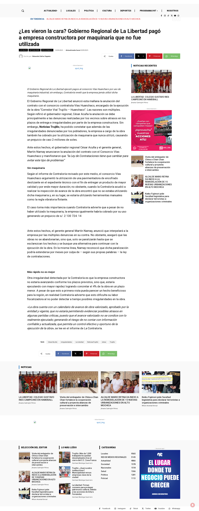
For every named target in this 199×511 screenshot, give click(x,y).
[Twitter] (171, 15)
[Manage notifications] (192, 505)
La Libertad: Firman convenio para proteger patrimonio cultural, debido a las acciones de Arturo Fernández (84, 489)
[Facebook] (161, 15)
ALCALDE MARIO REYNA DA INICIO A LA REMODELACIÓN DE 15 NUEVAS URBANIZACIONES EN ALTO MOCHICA (158, 181)
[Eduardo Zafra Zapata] (21, 56)
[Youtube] (175, 15)
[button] (23, 11)
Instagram (122, 508)
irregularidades (66, 342)
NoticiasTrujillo (92, 342)
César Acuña (52, 342)
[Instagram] (165, 15)
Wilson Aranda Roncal (149, 406)
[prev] (174, 19)
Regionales (47, 50)
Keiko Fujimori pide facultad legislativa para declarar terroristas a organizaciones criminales (86, 19)
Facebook (106, 508)
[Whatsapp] (178, 15)
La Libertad (80, 342)
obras (104, 342)
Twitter (148, 508)
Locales (23, 50)
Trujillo (112, 342)
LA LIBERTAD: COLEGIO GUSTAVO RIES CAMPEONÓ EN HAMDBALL (150, 98)
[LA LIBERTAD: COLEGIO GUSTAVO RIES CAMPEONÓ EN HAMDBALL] (151, 81)
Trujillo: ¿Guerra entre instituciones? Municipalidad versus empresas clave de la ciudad (82, 472)
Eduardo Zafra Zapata (41, 56)
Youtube (161, 508)
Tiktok (135, 508)
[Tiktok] (168, 15)
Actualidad (34, 50)
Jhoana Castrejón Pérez (139, 102)
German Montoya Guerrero (82, 463)
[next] (178, 19)
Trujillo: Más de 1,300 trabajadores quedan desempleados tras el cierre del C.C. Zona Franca (84, 456)
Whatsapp (176, 508)
